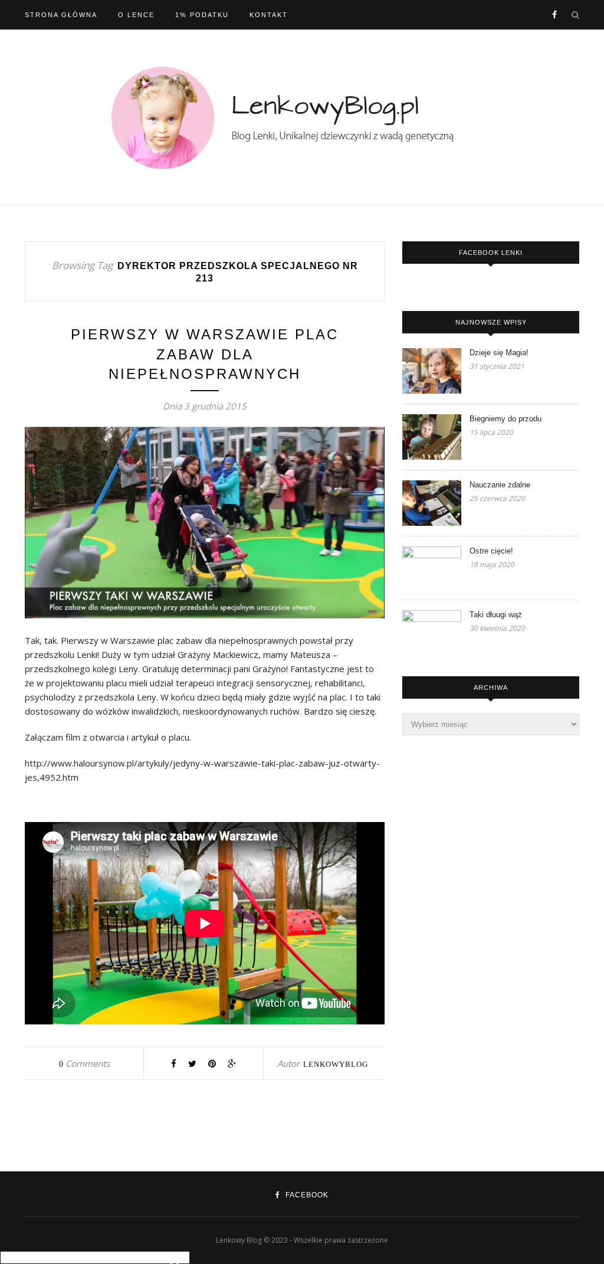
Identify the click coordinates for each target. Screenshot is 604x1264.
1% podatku (202, 14)
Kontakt (269, 14)
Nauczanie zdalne (500, 484)
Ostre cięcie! (491, 550)
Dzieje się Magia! (499, 352)
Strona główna (61, 14)
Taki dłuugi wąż (496, 614)
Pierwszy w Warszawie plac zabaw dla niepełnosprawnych (205, 354)
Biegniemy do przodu (505, 418)
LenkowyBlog (335, 1064)
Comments (84, 1063)
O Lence (136, 14)
